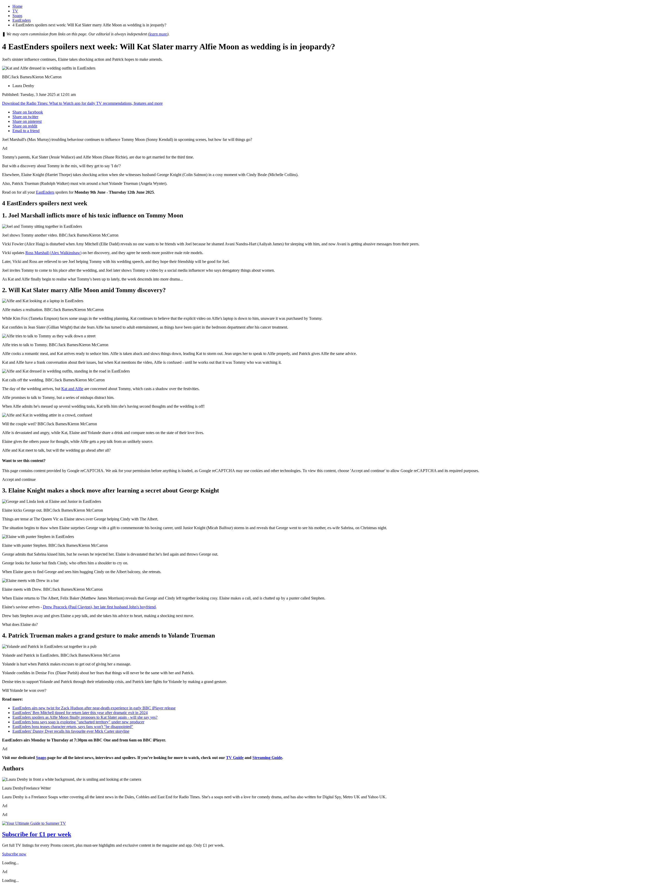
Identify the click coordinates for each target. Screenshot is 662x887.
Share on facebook (27, 112)
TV (15, 11)
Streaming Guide (267, 757)
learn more (158, 34)
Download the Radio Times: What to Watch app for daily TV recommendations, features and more (82, 103)
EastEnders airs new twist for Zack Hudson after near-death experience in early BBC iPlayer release (94, 708)
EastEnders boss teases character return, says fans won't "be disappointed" (72, 726)
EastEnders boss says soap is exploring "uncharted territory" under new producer (78, 722)
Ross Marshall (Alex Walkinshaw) (53, 253)
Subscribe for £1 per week (36, 834)
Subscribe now (14, 854)
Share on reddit (24, 126)
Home (17, 6)
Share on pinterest (27, 121)
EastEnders (21, 20)
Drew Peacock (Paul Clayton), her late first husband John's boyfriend (99, 607)
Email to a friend (26, 130)
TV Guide (235, 757)
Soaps (17, 15)
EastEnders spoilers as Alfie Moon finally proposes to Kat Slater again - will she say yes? (84, 717)
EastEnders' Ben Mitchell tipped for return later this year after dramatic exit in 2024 (80, 712)
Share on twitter (25, 117)
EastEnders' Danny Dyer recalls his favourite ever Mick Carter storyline (70, 731)
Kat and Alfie (72, 388)
